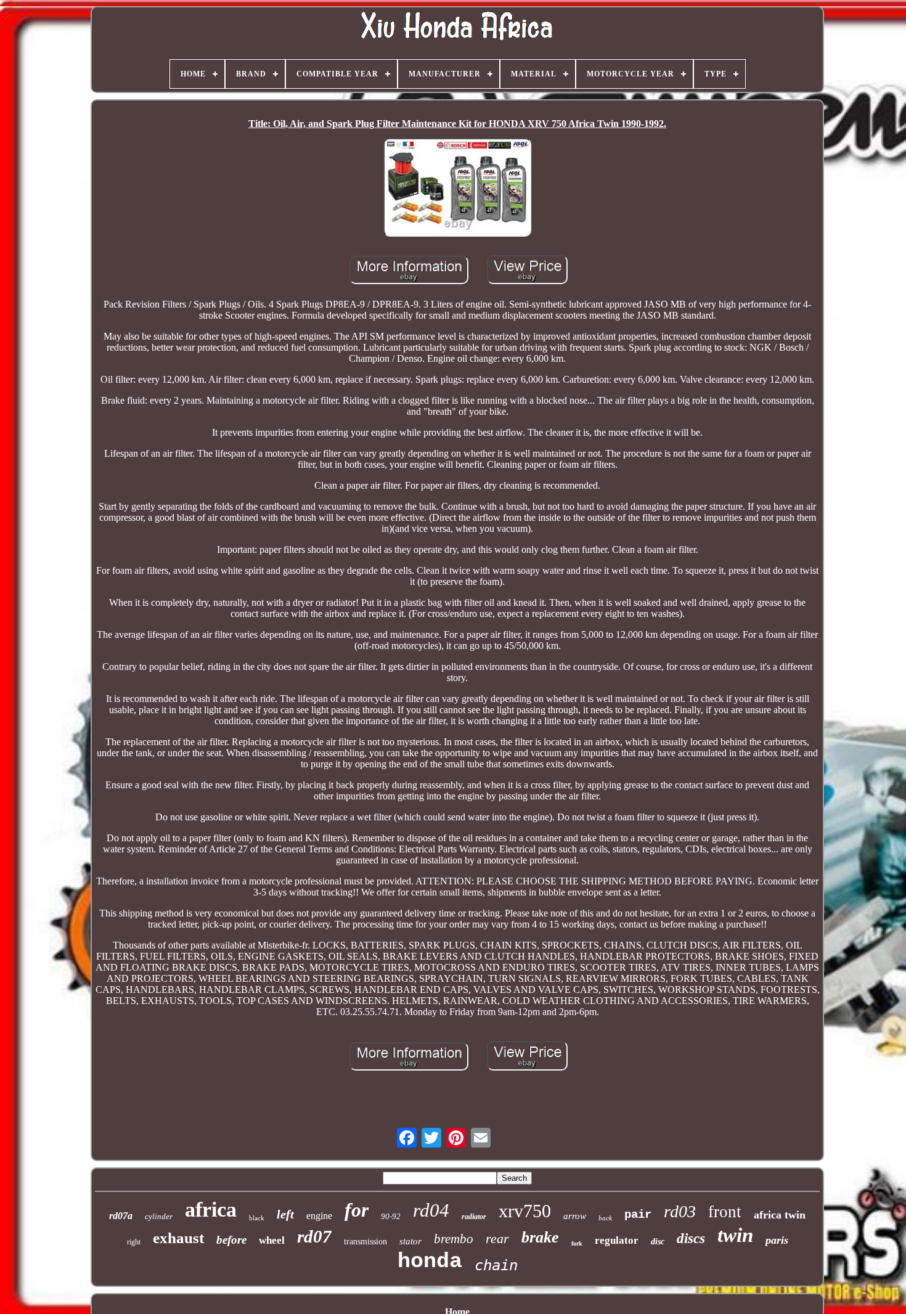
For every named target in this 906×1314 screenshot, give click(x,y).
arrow (574, 1216)
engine (319, 1215)
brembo (453, 1238)
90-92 (391, 1216)
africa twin (780, 1215)
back (605, 1218)
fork (576, 1243)
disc (657, 1241)
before (231, 1239)
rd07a (121, 1215)
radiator (474, 1216)
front (724, 1211)
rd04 (431, 1210)
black (256, 1218)
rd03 (680, 1211)
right (134, 1242)
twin (735, 1235)
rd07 (314, 1236)
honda (430, 1261)
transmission (365, 1241)
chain (496, 1265)
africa (211, 1209)
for (357, 1210)
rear (497, 1238)
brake (540, 1237)
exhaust (178, 1238)
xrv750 (525, 1211)
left (285, 1214)
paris (776, 1240)
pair (637, 1215)
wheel (272, 1240)
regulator (617, 1240)
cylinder (159, 1216)
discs (691, 1238)
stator (410, 1241)
